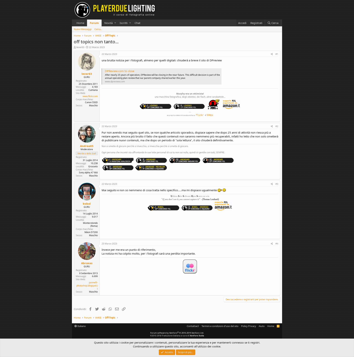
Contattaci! (193, 326)
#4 (276, 243)
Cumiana (93, 90)
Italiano (81, 326)
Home (80, 23)
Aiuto (262, 326)
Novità (108, 23)
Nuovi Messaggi (82, 29)
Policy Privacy (248, 326)
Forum (94, 23)
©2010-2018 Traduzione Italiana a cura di (177, 335)
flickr (200, 115)
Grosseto (93, 166)
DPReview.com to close (119, 71)
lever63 (80, 47)
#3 (276, 184)
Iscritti (124, 23)
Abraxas (86, 263)
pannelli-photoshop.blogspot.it (87, 285)
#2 (276, 126)
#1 (276, 54)
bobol (87, 203)
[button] (115, 23)
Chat (137, 23)
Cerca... (98, 29)
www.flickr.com (90, 96)
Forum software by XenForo (177, 332)
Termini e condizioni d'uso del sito (220, 326)
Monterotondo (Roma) (90, 224)
